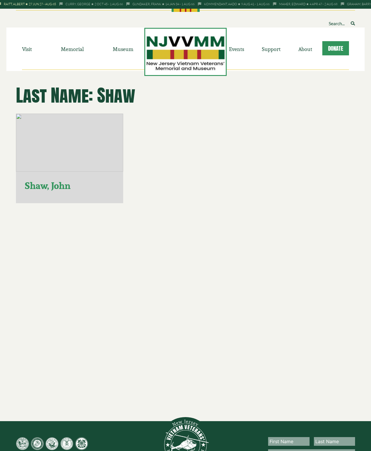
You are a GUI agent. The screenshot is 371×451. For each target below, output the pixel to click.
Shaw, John (47, 185)
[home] (185, 51)
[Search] (352, 23)
